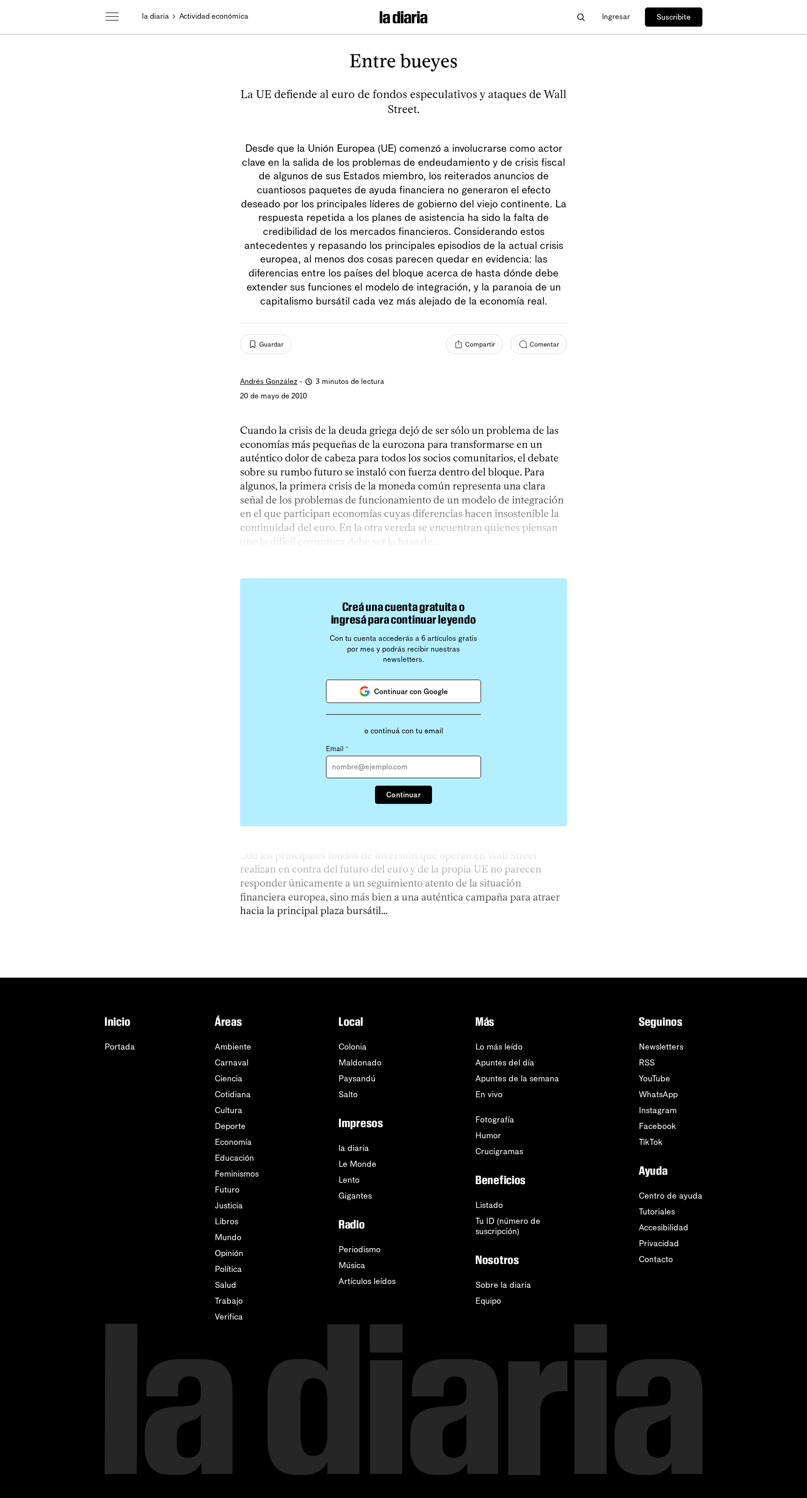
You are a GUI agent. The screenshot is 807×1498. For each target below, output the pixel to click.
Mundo (228, 1237)
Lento (349, 1180)
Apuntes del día (504, 1063)
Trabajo (229, 1301)
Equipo (488, 1301)
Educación (234, 1158)
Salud (225, 1285)
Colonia (353, 1047)
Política (228, 1269)
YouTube (654, 1078)
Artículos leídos (367, 1281)
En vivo (489, 1094)
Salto (348, 1094)
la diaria (155, 16)
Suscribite (674, 17)
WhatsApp (658, 1094)
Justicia (229, 1205)
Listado (489, 1205)
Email (337, 749)
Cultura (228, 1110)
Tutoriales (657, 1212)
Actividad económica (213, 16)
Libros (226, 1221)
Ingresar (616, 16)
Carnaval (231, 1063)
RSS (647, 1063)
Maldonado (360, 1063)
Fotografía (494, 1120)
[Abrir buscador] (580, 17)
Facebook (657, 1126)
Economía (233, 1142)
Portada (120, 1047)
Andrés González (268, 381)
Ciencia (228, 1078)
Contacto (656, 1259)
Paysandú (357, 1078)
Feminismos (237, 1174)
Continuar (403, 794)
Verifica (229, 1317)
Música (352, 1265)
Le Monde (357, 1164)
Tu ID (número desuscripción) (507, 1226)
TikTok (651, 1142)
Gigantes (355, 1196)
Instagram (658, 1110)
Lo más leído (499, 1047)
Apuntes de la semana (517, 1078)
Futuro (227, 1190)
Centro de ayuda (670, 1196)
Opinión (229, 1253)
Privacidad (659, 1243)
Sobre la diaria (503, 1285)
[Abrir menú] (112, 16)
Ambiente (233, 1047)
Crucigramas (499, 1151)
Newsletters (661, 1047)
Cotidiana (233, 1094)
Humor (488, 1135)
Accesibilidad (663, 1227)
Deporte (230, 1126)
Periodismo (360, 1249)
